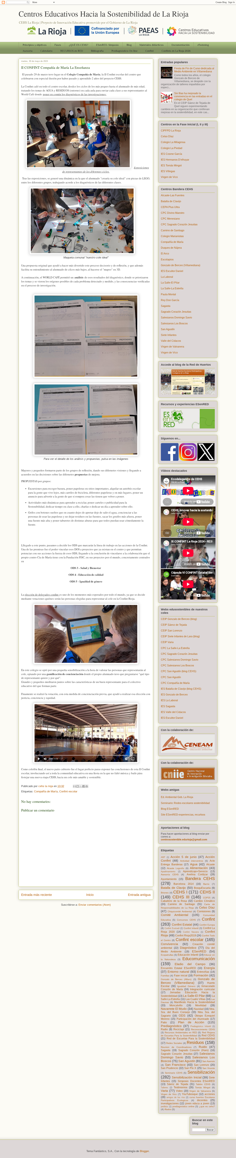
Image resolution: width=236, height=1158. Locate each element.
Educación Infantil (188, 954)
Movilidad (200, 1005)
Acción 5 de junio (183, 857)
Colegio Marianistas (172, 236)
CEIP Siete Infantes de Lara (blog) (180, 636)
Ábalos (167, 1109)
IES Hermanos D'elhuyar (175, 159)
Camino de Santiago (172, 230)
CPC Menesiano (170, 218)
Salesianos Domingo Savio (176, 317)
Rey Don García (170, 300)
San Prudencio (169, 1068)
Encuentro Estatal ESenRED (178, 968)
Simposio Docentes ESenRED (196, 1081)
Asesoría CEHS (170, 874)
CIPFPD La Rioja (171, 130)
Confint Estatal (182, 924)
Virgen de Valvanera (172, 346)
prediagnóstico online (183, 1106)
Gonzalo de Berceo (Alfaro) (176, 979)
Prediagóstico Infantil (200, 1026)
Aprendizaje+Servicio (195, 871)
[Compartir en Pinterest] (86, 786)
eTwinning (203, 45)
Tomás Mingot (202, 1087)
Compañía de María (46, 791)
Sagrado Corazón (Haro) (193, 1050)
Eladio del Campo (190, 964)
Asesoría (27, 51)
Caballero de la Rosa (174, 901)
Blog (129, 45)
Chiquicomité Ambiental (180, 911)
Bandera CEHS (200, 878)
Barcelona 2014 (184, 884)
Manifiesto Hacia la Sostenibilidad (194, 1002)
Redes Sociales (174, 1043)
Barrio (206, 884)
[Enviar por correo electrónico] (74, 786)
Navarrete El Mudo (174, 1008)
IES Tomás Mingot (171, 165)
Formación (201, 975)
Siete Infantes (168, 335)
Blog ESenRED (170, 808)
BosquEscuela (202, 888)
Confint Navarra (191, 932)
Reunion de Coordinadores (176, 1047)
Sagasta (165, 306)
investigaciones (170, 1103)
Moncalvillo (176, 1005)
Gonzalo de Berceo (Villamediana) (180, 265)
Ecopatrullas (167, 955)
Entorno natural (178, 971)
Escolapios (167, 259)
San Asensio (208, 1061)
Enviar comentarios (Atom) (95, 904)
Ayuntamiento (169, 879)
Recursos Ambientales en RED (181, 1032)
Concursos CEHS (186, 920)
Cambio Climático (204, 901)
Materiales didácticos (152, 45)
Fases (57, 45)
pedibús (164, 1106)
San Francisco (175, 1064)
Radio (164, 1029)
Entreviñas (203, 971)
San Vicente (208, 1068)
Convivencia (169, 944)
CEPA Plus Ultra (170, 207)
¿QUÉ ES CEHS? (78, 45)
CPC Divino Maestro (172, 213)
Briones (165, 892)
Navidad (199, 1009)
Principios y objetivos (35, 45)
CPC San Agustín (171, 677)
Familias (165, 975)
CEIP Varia (167, 642)
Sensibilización (201, 1072)
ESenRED (199, 951)
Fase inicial (180, 975)
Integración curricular (202, 989)
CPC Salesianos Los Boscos (177, 665)
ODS (182, 1015)
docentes (202, 1100)
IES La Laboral (169, 700)
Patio (164, 1022)
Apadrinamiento (168, 871)
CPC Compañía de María (175, 683)
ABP (163, 857)
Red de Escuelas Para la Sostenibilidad (191, 1038)
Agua (193, 864)
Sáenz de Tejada (177, 1084)
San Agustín (168, 329)
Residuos (195, 1042)
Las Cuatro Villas (195, 999)
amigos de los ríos (175, 1097)
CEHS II (207, 892)
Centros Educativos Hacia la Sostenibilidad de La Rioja (103, 13)
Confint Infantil (191, 928)
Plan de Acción (191, 1022)
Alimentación (199, 868)
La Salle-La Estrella (172, 288)
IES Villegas (168, 171)
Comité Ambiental (174, 915)
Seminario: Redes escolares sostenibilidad (185, 803)
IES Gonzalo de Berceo (174, 694)
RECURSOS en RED (71, 51)
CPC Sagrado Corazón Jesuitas (179, 224)
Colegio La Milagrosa (173, 142)
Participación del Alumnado (193, 1019)
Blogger (144, 1151)
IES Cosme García (171, 154)
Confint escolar (68, 791)
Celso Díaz (167, 136)
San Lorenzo (201, 1064)
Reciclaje (178, 1029)
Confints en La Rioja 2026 (176, 51)
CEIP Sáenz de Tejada (174, 624)
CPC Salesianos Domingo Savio (179, 659)
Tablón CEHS (203, 1084)
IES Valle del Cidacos (173, 712)
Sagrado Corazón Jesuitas (176, 311)
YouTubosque (190, 1094)
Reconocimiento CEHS (203, 1029)
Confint (149, 51)
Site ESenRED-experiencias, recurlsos (183, 814)
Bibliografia (97, 51)
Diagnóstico (188, 947)
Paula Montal (168, 294)
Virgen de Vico (169, 177)
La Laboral (167, 276)
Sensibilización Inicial (186, 1077)
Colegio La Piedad (171, 148)
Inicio (90, 895)
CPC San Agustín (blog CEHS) (178, 671)
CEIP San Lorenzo (171, 630)
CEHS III (180, 897)
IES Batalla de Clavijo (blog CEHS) (181, 688)
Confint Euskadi (172, 928)
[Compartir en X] (80, 786)
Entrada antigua (139, 895)
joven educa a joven (197, 1103)
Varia (164, 1090)
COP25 (206, 897)
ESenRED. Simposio (107, 45)
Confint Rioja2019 (185, 935)
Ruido (203, 1047)
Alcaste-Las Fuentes (172, 195)
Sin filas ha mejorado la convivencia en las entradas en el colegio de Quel (193, 96)
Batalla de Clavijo (171, 201)
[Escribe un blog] (77, 786)
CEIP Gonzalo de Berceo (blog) (179, 619)
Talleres (164, 1087)
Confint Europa (207, 925)
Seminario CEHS (173, 1073)
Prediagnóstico (171, 1026)
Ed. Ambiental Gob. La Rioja (177, 797)
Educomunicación (198, 958)
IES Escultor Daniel (172, 271)
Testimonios (180, 1087)
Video (179, 1091)
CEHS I (180, 892)
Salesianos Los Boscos (174, 323)
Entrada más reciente (36, 895)
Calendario (46, 51)
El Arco (165, 253)
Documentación (180, 45)
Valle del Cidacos (171, 340)
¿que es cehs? (207, 1106)
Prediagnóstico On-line (124, 51)
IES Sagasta (168, 706)
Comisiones (204, 911)
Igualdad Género (186, 986)
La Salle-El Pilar (170, 282)
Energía (209, 968)
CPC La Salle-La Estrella (175, 648)
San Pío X (190, 1068)
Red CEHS (208, 1035)
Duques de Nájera (171, 247)
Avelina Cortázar (197, 874)
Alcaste (210, 864)
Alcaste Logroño (175, 868)
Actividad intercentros (191, 861)
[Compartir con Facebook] (83, 786)
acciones (210, 1094)
